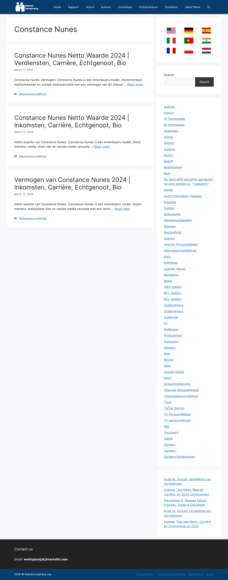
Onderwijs (171, 317)
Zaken (168, 438)
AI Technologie (174, 119)
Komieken (171, 262)
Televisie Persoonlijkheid (181, 390)
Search (169, 75)
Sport (168, 378)
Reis (167, 353)
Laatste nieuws (175, 269)
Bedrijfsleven (173, 167)
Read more (135, 84)
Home (57, 7)
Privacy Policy (145, 574)
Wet (166, 426)
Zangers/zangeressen (179, 457)
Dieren (168, 190)
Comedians (125, 7)
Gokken (169, 238)
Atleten (169, 143)
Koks (167, 256)
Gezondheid (172, 232)
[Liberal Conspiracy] (26, 7)
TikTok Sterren (174, 408)
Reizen (168, 360)
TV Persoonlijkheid (177, 414)
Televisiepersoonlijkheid (32, 93)
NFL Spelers (172, 293)
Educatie (170, 202)
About (210, 574)
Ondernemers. (174, 311)
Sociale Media (174, 372)
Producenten (173, 335)
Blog (167, 173)
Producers (171, 341)
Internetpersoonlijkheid (180, 250)
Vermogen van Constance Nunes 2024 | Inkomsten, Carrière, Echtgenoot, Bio (72, 183)
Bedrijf (168, 161)
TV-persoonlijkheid (177, 420)
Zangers (170, 444)
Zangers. (170, 450)
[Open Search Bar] (209, 7)
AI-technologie (174, 125)
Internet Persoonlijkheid (181, 244)
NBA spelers (173, 287)
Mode (168, 281)
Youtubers (171, 7)
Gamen (169, 208)
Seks (167, 366)
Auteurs (169, 149)
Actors (90, 7)
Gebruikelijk (172, 214)
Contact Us (196, 574)
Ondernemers (173, 305)
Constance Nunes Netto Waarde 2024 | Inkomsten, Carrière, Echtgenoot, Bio (71, 121)
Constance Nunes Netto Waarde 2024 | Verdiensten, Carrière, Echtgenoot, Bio (71, 59)
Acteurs (169, 106)
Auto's (168, 155)
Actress (106, 7)
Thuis (168, 402)
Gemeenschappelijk (178, 220)
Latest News (192, 7)
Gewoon (170, 226)
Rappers (73, 7)
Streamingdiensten (177, 384)
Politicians (171, 329)
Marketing (171, 275)
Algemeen (171, 131)
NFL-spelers (172, 299)
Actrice (169, 113)
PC (166, 323)
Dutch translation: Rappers (183, 196)
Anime (168, 137)
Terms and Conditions (171, 574)
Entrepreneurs (148, 7)
